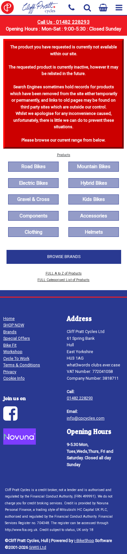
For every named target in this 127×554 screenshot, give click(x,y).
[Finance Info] (19, 443)
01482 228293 (80, 398)
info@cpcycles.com (86, 418)
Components (34, 216)
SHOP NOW (13, 325)
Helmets (94, 232)
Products (63, 155)
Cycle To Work (16, 358)
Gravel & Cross (33, 199)
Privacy (9, 371)
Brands (10, 331)
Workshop (12, 351)
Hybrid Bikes (93, 183)
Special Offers (16, 338)
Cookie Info (14, 378)
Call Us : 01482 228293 (63, 22)
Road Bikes (33, 166)
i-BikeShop (84, 540)
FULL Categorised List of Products (63, 280)
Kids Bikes (93, 199)
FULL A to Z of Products (64, 273)
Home (9, 318)
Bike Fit (10, 345)
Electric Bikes (33, 183)
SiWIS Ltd (37, 547)
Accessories (93, 216)
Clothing (33, 232)
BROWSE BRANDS (63, 256)
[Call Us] (71, 7)
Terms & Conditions (21, 365)
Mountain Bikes (93, 166)
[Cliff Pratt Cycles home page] (32, 7)
